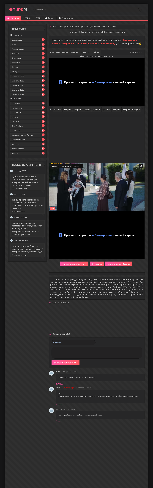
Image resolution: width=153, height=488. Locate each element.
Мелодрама (28, 40)
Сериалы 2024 (28, 85)
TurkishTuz (28, 112)
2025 (27, 18)
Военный (28, 53)
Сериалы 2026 (28, 94)
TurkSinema (28, 108)
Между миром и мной (22, 235)
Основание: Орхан (20, 255)
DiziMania (28, 130)
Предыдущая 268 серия (74, 264)
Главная (14, 18)
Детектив (28, 62)
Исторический (28, 49)
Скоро (51, 18)
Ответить (59, 383)
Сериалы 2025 (28, 90)
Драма (28, 44)
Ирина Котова (28, 149)
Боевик (28, 67)
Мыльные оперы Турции (28, 135)
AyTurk (28, 117)
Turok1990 (28, 103)
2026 (38, 18)
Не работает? (137, 52)
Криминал (28, 58)
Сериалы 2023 (28, 81)
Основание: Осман (20, 188)
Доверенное (67, 43)
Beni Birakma (28, 126)
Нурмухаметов (28, 140)
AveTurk (28, 144)
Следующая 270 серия (119, 264)
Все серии (97, 264)
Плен (77, 43)
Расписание (67, 18)
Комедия (28, 72)
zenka (58, 388)
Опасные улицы (108, 43)
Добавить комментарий (65, 363)
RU (21, 9)
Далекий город (19, 211)
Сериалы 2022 (28, 76)
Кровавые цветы (90, 43)
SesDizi (28, 153)
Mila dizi (28, 121)
